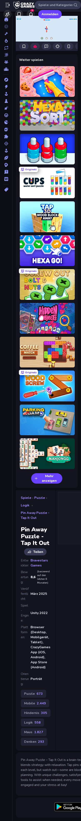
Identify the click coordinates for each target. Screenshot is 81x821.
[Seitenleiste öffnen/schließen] (7, 5)
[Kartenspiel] (6, 129)
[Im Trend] (6, 40)
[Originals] (6, 54)
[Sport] (6, 157)
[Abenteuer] (6, 79)
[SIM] (6, 150)
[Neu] (6, 33)
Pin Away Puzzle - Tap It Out (35, 515)
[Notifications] (31, 14)
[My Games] (19, 14)
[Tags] (6, 189)
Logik (25, 505)
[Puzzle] (6, 136)
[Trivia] (6, 171)
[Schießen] (6, 143)
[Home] (6, 19)
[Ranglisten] (6, 69)
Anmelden (50, 14)
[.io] (6, 122)
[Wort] (6, 179)
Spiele (26, 498)
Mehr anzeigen (49, 478)
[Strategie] (6, 164)
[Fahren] (6, 115)
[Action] (6, 86)
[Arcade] (6, 93)
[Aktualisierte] (6, 47)
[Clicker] (6, 108)
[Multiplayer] (6, 62)
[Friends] (7, 14)
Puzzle (39, 498)
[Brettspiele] (6, 101)
